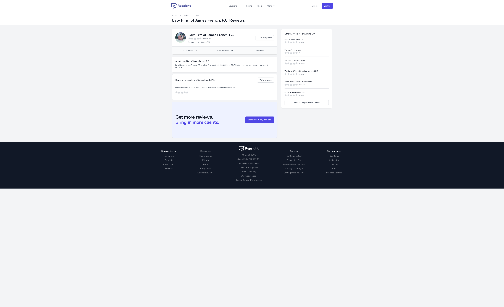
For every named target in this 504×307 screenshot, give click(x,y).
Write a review (265, 80)
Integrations (205, 168)
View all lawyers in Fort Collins (307, 102)
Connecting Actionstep (294, 164)
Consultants (169, 164)
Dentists (169, 160)
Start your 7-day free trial (259, 119)
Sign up (327, 5)
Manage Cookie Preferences (248, 180)
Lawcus (334, 164)
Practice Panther (334, 172)
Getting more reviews (294, 172)
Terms (243, 171)
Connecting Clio (294, 160)
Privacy (252, 171)
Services (169, 168)
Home (174, 15)
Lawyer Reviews (205, 172)
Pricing (249, 5)
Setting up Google (294, 168)
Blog (259, 5)
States (186, 15)
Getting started (294, 156)
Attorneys (169, 156)
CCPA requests (248, 175)
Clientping (334, 156)
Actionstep (334, 160)
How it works (205, 156)
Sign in (314, 5)
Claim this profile (265, 37)
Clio (334, 168)
